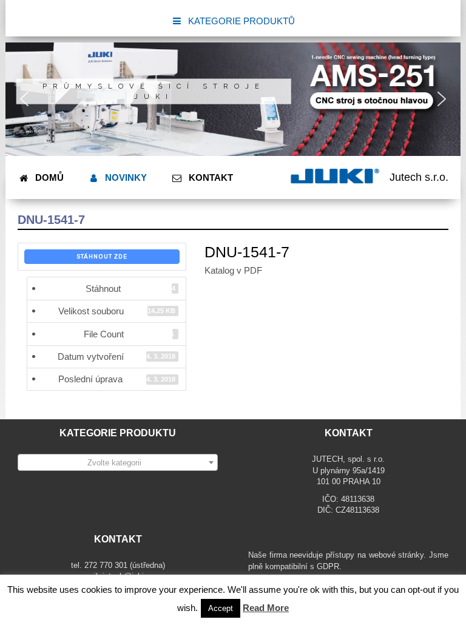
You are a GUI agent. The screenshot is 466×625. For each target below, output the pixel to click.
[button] (24, 99)
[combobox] (118, 462)
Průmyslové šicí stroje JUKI (153, 91)
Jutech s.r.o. (419, 177)
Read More (266, 608)
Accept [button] (220, 608)
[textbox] (117, 462)
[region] (233, 99)
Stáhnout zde (101, 256)
